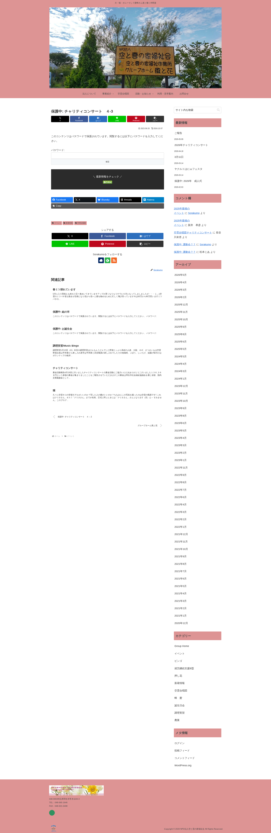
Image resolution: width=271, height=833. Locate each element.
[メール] (52, 813)
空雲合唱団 (81, 223)
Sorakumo (194, 213)
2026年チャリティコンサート (191, 145)
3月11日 (178, 157)
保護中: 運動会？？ (185, 244)
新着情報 (69, 223)
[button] (155, 119)
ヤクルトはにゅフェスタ (188, 169)
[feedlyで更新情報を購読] (107, 260)
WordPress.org (182, 765)
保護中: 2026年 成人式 (188, 181)
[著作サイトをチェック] (101, 260)
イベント (57, 223)
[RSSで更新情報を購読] (114, 260)
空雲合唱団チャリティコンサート (193, 232)
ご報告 (178, 133)
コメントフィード (184, 758)
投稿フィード (182, 750)
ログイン (179, 743)
